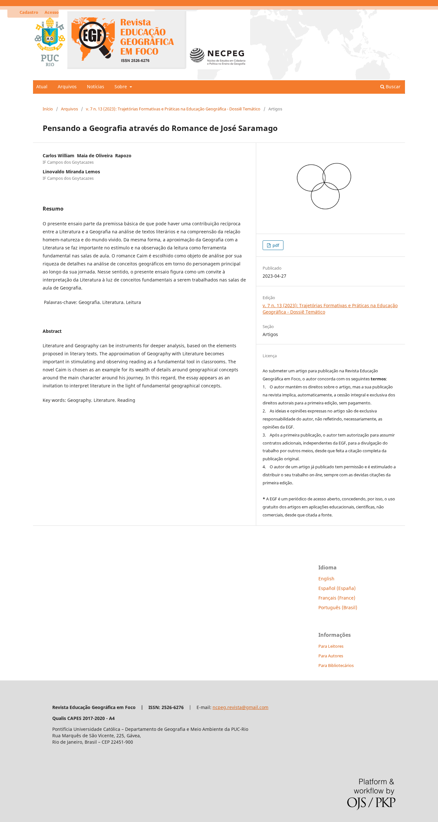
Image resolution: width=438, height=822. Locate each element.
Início (48, 109)
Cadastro (29, 12)
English (326, 578)
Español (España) (337, 588)
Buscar (392, 86)
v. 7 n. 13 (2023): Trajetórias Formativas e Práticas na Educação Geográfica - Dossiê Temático (173, 109)
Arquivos (67, 86)
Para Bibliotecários (336, 665)
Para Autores (330, 656)
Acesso (52, 12)
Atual (41, 86)
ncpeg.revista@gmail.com (240, 707)
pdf (275, 245)
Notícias (95, 86)
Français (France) (336, 598)
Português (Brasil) (337, 607)
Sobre (121, 86)
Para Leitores (330, 646)
